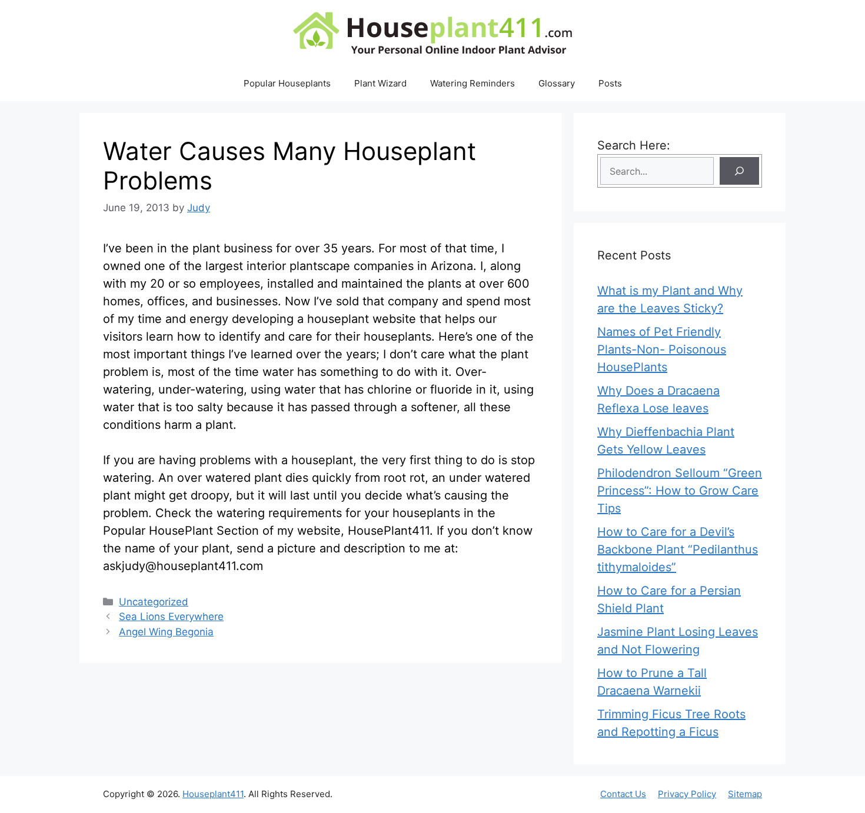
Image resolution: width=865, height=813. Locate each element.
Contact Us (623, 793)
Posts (610, 83)
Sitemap (745, 793)
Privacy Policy (687, 793)
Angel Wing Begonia (166, 632)
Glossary (556, 83)
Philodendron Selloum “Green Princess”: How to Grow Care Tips (679, 490)
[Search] (739, 171)
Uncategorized (153, 602)
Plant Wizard (380, 83)
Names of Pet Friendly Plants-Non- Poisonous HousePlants (661, 349)
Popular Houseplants (287, 83)
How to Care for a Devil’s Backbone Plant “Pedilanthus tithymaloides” (677, 549)
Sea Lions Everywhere (171, 616)
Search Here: (633, 145)
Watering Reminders (472, 83)
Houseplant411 (213, 793)
